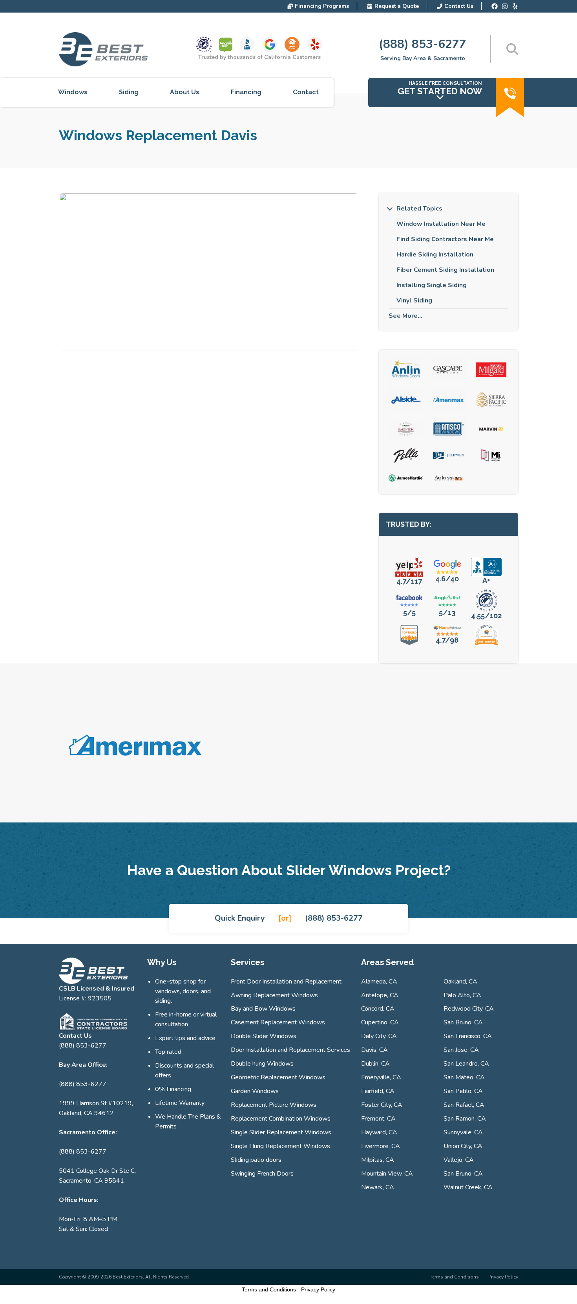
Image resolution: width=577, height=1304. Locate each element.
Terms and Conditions (454, 1277)
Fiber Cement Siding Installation (445, 270)
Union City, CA (463, 1146)
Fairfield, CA (377, 1091)
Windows (73, 92)
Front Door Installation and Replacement (286, 981)
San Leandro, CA (466, 1063)
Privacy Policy (503, 1277)
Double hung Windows (262, 1063)
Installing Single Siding (431, 285)
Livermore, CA (380, 1146)
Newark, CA (377, 1187)
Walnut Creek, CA (468, 1187)
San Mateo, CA (464, 1077)
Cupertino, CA (380, 1022)
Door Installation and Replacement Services (290, 1050)
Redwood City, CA (469, 1008)
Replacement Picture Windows (273, 1105)
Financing (246, 92)
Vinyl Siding (414, 300)
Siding (129, 92)
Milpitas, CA (377, 1160)
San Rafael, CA (464, 1105)
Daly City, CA (379, 1036)
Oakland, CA (460, 981)
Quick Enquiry (240, 918)
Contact (306, 92)
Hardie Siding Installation (434, 254)
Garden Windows (255, 1091)
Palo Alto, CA (462, 995)
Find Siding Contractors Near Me (445, 239)
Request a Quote (396, 6)
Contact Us (458, 6)
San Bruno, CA (463, 1022)
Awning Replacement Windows (274, 995)
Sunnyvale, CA (463, 1132)
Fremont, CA (378, 1118)
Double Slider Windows (263, 1036)
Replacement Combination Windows (280, 1118)
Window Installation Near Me (441, 224)
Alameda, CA (379, 981)
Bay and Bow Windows (263, 1008)
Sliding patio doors (256, 1160)
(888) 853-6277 (422, 44)
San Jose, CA (461, 1050)
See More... (405, 315)
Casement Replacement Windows (278, 1022)
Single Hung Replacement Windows (280, 1146)
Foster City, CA (381, 1105)
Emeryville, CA (381, 1077)
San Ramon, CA (465, 1118)
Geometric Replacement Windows (278, 1077)
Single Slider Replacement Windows (281, 1132)
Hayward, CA (379, 1132)
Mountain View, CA (387, 1173)
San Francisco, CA (468, 1036)
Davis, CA (374, 1050)
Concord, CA (377, 1008)
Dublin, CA (375, 1063)
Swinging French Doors (262, 1173)
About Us (184, 92)
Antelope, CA (379, 995)
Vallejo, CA (459, 1160)
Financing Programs (322, 6)
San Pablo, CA (463, 1091)
